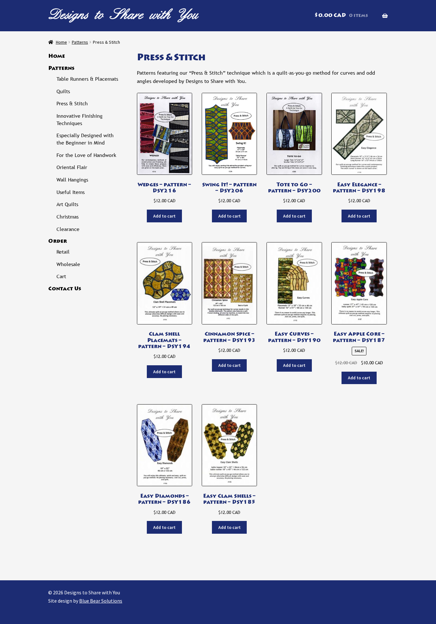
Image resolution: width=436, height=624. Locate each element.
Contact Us (64, 289)
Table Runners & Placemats (87, 79)
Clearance (67, 229)
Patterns (80, 42)
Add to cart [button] (164, 216)
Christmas (67, 217)
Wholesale (68, 264)
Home (61, 42)
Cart (61, 276)
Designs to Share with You (123, 14)
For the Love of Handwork (86, 155)
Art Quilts (67, 204)
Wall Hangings (72, 180)
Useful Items (70, 192)
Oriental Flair (71, 167)
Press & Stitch (72, 103)
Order (57, 241)
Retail (63, 252)
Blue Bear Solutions (100, 601)
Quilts (63, 91)
